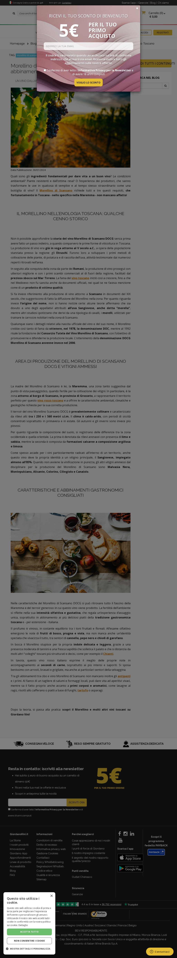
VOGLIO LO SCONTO (88, 82)
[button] (29, 948)
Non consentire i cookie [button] (29, 940)
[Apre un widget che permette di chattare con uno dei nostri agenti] (160, 952)
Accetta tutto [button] (29, 931)
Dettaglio (23, 925)
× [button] (51, 896)
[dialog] (29, 923)
